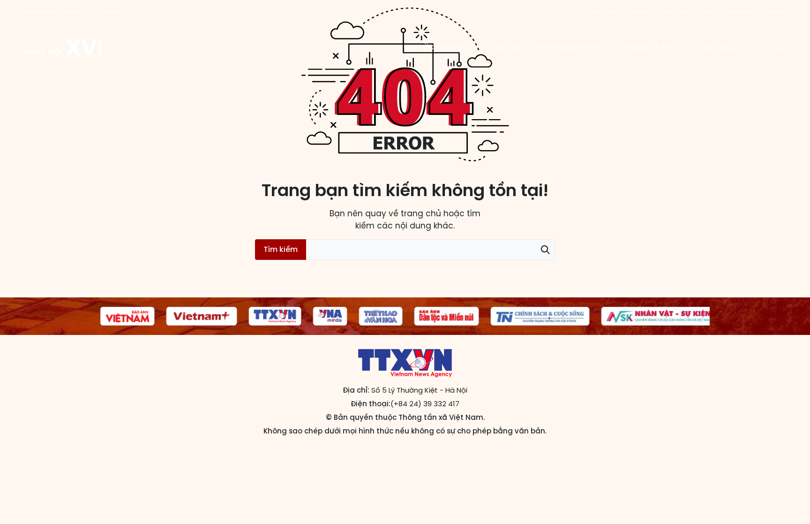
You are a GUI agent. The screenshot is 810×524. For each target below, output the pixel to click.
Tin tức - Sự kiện (436, 47)
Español (739, 12)
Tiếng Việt (600, 12)
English (639, 12)
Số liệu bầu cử (720, 47)
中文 (708, 12)
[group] (127, 316)
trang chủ (421, 213)
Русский (776, 12)
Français (676, 12)
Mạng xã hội (650, 47)
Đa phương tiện (569, 47)
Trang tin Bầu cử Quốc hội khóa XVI (63, 47)
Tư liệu (508, 47)
